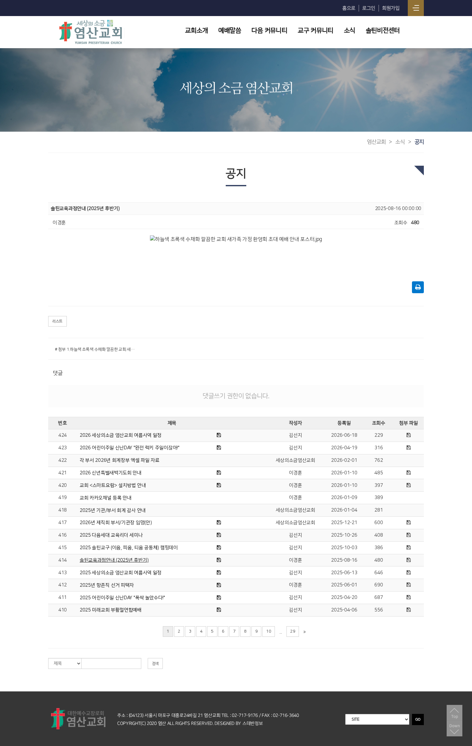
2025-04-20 (344, 597)
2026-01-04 (344, 510)
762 (378, 460)
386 (378, 547)
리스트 (57, 321)
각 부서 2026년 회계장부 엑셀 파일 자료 (120, 460)
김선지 (295, 435)
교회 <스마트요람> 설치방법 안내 (113, 485)
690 (378, 585)
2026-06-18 (344, 435)
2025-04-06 (344, 610)
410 (62, 610)
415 (62, 547)
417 (62, 522)
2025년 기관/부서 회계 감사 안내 (113, 510)
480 (378, 560)
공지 (419, 142)
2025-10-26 (344, 535)
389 (378, 497)
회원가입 (391, 8)
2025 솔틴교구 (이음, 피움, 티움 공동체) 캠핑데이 (129, 547)
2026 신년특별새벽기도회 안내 (111, 473)
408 (378, 535)
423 (62, 448)
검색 (155, 664)
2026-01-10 (344, 473)
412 (62, 585)
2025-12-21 (344, 522)
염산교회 (376, 142)
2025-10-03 (344, 547)
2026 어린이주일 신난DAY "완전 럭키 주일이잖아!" (129, 448)
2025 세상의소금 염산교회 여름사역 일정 (121, 572)
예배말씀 (229, 30)
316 (378, 448)
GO (418, 719)
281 (378, 510)
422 (62, 460)
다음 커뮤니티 (269, 30)
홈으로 (348, 8)
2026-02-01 (344, 460)
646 (378, 572)
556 (378, 610)
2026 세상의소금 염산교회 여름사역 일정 (121, 435)
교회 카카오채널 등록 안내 (106, 498)
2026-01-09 (344, 497)
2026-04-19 (344, 448)
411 (62, 597)
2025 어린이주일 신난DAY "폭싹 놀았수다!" (122, 598)
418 (62, 510)
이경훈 (295, 473)
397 (378, 485)
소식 (349, 30)
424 (62, 435)
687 (378, 597)
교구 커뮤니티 (315, 30)
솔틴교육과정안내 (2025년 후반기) (114, 560)
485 (378, 473)
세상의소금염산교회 (295, 460)
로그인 (368, 8)
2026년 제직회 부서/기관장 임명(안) (116, 522)
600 (378, 522)
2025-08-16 (344, 560)
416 (62, 535)
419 (62, 497)
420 (62, 485)
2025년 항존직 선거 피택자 (107, 585)
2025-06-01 (344, 585)
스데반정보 (252, 723)
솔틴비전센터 (383, 30)
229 (378, 435)
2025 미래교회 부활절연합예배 (111, 610)
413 (62, 572)
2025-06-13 (344, 572)
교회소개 (196, 30)
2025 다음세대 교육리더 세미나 (111, 535)
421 (62, 473)
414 (62, 560)
